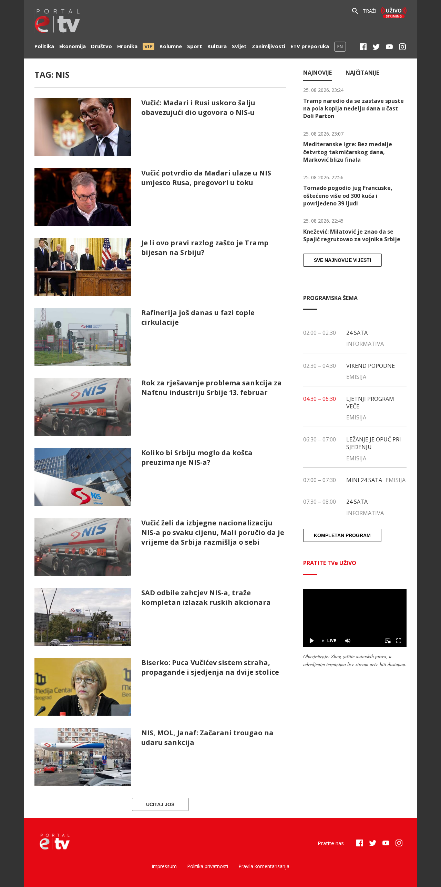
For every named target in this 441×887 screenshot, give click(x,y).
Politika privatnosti (207, 866)
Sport (194, 46)
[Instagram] (402, 47)
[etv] (57, 22)
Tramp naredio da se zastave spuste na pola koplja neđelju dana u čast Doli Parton (353, 108)
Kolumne (171, 46)
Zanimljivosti (268, 46)
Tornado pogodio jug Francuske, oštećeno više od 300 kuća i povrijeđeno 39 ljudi (347, 195)
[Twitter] (376, 47)
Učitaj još (160, 804)
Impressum (164, 866)
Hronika (127, 46)
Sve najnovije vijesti (342, 260)
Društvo (101, 46)
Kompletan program (342, 535)
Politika (44, 46)
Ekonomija (72, 46)
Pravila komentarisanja (263, 866)
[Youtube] (389, 47)
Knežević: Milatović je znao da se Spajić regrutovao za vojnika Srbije (351, 235)
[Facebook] (363, 47)
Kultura (217, 46)
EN (340, 46)
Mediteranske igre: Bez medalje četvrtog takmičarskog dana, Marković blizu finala (347, 151)
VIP (148, 46)
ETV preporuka (309, 46)
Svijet (239, 46)
